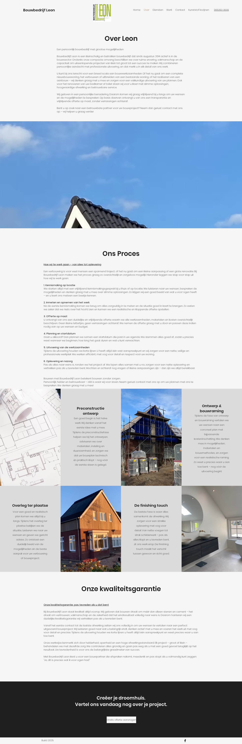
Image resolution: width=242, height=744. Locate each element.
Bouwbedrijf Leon (39, 10)
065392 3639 (221, 10)
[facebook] (185, 741)
